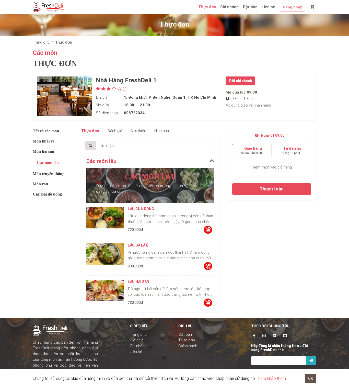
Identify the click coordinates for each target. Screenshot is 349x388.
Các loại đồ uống (47, 194)
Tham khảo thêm (271, 378)
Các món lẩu (48, 162)
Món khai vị (43, 141)
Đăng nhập (293, 7)
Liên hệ (268, 7)
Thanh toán (272, 188)
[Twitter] (274, 336)
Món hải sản (43, 151)
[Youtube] (285, 336)
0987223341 (135, 113)
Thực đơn (207, 7)
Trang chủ (138, 334)
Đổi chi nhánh (240, 81)
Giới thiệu (138, 130)
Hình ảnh (161, 130)
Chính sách (187, 346)
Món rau (40, 184)
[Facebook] (254, 336)
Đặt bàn (250, 7)
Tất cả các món (46, 131)
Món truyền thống (48, 174)
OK (310, 378)
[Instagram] (264, 336)
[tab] (150, 161)
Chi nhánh (229, 7)
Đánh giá (114, 130)
